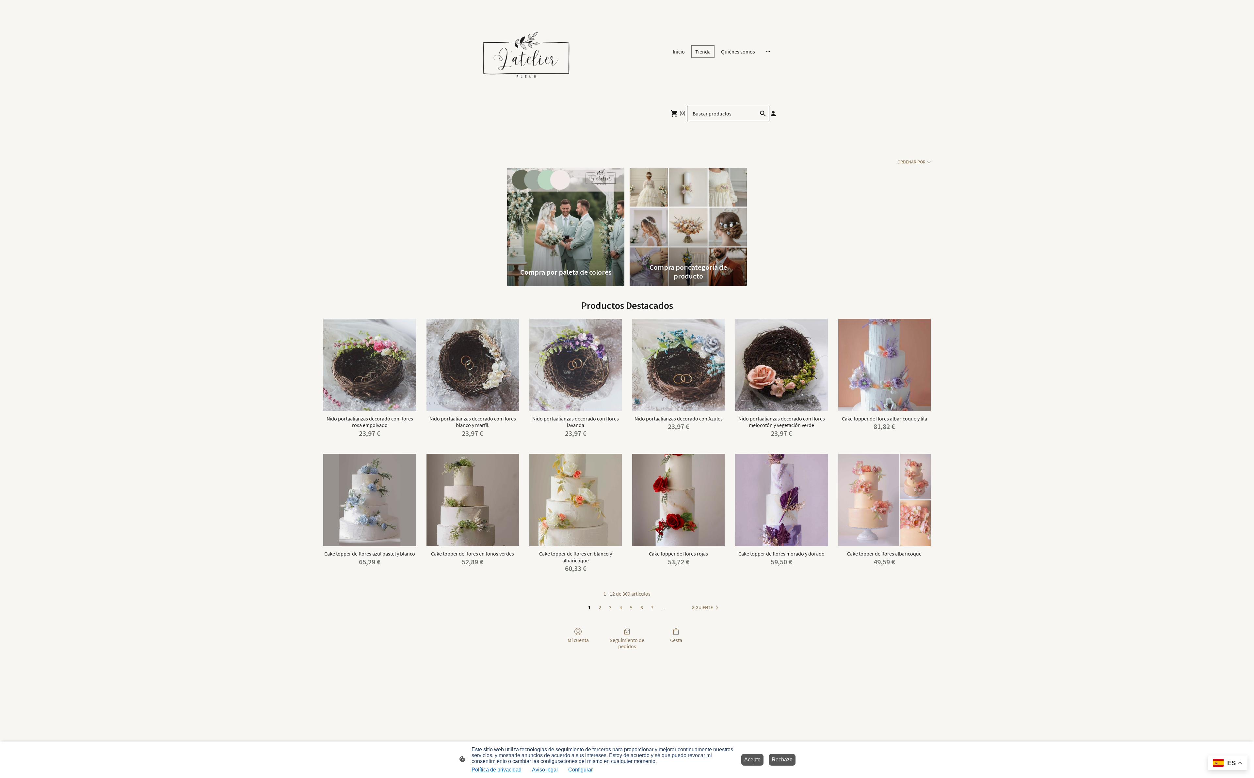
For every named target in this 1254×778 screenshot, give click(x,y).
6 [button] (641, 607)
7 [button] (652, 607)
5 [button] (631, 607)
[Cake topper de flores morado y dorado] (781, 500)
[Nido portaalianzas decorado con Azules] (678, 365)
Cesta (676, 640)
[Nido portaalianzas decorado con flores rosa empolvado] (369, 365)
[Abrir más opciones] (768, 51)
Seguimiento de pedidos (627, 643)
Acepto (752, 759)
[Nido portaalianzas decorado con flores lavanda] (575, 365)
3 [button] (610, 607)
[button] (706, 607)
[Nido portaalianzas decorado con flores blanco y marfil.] (472, 365)
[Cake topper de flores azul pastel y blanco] (369, 500)
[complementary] (1227, 763)
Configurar (580, 769)
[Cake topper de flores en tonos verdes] (472, 500)
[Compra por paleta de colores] (565, 213)
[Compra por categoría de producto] (688, 213)
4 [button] (620, 607)
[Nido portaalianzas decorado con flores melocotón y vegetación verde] (781, 365)
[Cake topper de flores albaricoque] (884, 500)
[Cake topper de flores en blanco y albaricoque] (575, 500)
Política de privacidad (497, 769)
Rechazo (782, 759)
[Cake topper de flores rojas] (678, 500)
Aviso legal (545, 769)
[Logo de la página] (526, 51)
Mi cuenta (578, 640)
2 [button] (600, 607)
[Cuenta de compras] (773, 113)
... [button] (663, 607)
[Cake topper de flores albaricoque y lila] (884, 365)
